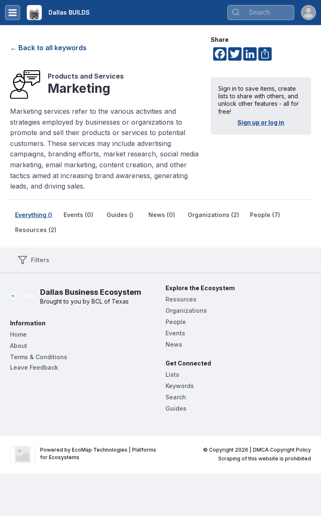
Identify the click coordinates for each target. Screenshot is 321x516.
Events (175, 333)
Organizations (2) (213, 214)
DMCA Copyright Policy (282, 450)
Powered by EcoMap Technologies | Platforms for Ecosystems (99, 453)
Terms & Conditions (38, 356)
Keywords (180, 385)
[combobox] (260, 12)
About (18, 345)
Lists (172, 374)
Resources (181, 299)
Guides (176, 408)
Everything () (33, 214)
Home (18, 334)
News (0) (161, 214)
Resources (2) (35, 229)
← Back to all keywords (48, 47)
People (176, 321)
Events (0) (78, 214)
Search (176, 397)
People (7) (265, 214)
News (174, 344)
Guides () (120, 214)
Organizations (186, 310)
